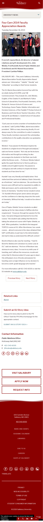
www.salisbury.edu (20, 272)
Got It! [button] (38, 517)
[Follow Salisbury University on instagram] (32, 469)
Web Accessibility (21, 491)
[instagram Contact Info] (13, 353)
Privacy (21, 487)
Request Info (21, 390)
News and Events (21, 429)
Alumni (6, 300)
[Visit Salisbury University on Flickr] (21, 469)
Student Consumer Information (21, 503)
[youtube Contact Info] (22, 353)
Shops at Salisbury (21, 458)
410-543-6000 (21, 422)
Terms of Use (21, 495)
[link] (19, 519)
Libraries (21, 438)
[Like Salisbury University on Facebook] (5, 469)
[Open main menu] (3, 3)
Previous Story (14, 278)
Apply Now (21, 381)
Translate (6, 474)
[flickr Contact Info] (17, 353)
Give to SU (21, 448)
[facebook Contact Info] (3, 353)
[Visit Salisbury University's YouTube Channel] (26, 469)
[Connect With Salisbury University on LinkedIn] (16, 469)
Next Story (30, 278)
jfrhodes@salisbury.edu (13, 348)
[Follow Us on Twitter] (11, 469)
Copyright (21, 499)
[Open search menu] (39, 3)
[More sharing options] (36, 519)
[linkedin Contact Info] (26, 353)
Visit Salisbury (21, 373)
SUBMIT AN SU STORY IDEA (15, 324)
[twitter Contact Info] (8, 353)
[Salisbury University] (21, 3)
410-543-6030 (10, 345)
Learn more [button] (5, 519)
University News (11, 15)
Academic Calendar (21, 434)
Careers (21, 453)
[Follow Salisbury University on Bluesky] (37, 469)
